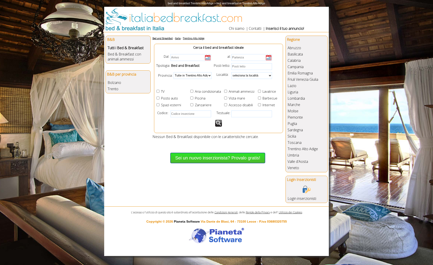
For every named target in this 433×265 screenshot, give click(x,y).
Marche (294, 104)
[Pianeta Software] (216, 244)
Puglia (292, 123)
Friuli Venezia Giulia (303, 79)
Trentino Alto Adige (303, 148)
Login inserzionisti (302, 198)
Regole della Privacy (258, 212)
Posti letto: (222, 65)
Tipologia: (162, 65)
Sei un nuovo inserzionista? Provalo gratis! (217, 157)
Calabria (294, 60)
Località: (221, 74)
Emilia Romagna (300, 73)
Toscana (295, 142)
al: (229, 56)
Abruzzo (294, 47)
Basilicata (295, 54)
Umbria (293, 155)
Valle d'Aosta (298, 161)
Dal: (166, 56)
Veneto (293, 167)
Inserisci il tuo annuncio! (285, 28)
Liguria (293, 92)
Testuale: (222, 113)
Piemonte (295, 117)
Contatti (255, 28)
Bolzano (114, 82)
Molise (293, 110)
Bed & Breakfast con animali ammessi (124, 57)
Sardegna (295, 129)
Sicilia (292, 136)
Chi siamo (236, 28)
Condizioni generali (226, 212)
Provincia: (164, 75)
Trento (113, 88)
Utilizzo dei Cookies (290, 212)
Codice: (161, 113)
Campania (296, 66)
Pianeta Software (187, 221)
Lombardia (296, 98)
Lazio (292, 85)
